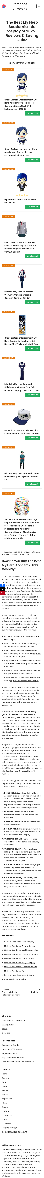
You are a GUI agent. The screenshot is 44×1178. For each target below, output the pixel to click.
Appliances (7, 1098)
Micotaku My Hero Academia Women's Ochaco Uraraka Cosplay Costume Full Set (18, 294)
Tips (5, 1103)
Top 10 (5, 1094)
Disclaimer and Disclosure (13, 1020)
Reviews (5, 1078)
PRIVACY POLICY (10, 1128)
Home (4, 1074)
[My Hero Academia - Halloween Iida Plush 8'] (22, 182)
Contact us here (9, 926)
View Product (32, 113)
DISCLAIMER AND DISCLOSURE (14, 1132)
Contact (6, 1033)
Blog (4, 1082)
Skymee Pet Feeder (11, 1045)
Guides (5, 1090)
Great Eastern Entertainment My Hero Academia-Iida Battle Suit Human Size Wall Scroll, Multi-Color (21, 341)
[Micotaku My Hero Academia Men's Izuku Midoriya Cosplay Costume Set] (22, 460)
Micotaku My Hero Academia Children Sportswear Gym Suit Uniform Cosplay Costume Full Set (21, 387)
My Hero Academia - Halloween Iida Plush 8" (20, 201)
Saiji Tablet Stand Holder (13, 1057)
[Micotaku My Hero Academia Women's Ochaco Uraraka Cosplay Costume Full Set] (22, 278)
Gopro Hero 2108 (9, 1053)
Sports (5, 1107)
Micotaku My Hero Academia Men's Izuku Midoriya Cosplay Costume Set (21, 476)
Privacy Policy (8, 1024)
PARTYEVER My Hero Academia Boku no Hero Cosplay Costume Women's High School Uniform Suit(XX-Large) (20, 247)
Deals (4, 1086)
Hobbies (7, 1111)
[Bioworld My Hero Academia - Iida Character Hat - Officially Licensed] (22, 417)
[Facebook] (2, 585)
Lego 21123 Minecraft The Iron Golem (18, 1061)
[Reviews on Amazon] (22, 95)
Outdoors (7, 1115)
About (4, 1028)
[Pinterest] (2, 593)
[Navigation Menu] (39, 6)
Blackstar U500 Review (12, 1049)
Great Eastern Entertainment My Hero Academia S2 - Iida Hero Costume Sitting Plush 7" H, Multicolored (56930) (20, 104)
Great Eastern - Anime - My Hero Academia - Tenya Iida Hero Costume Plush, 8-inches (20, 152)
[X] (2, 589)
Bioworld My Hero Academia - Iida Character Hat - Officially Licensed (21, 432)
